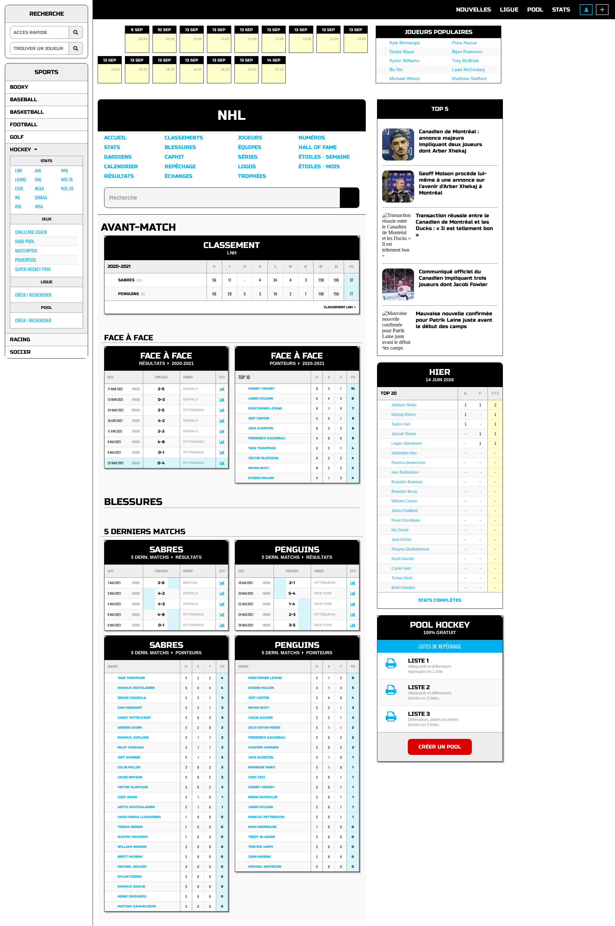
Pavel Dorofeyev (405, 520)
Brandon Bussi (404, 491)
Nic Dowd (399, 530)
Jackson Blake (404, 405)
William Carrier (404, 501)
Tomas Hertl (401, 578)
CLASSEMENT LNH (339, 307)
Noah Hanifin (402, 559)
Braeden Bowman (407, 482)
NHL (231, 115)
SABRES (126, 280)
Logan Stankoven (406, 443)
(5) (143, 294)
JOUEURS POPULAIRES (438, 32)
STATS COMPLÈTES (439, 600)
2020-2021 (119, 266)
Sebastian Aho (404, 453)
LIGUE (509, 9)
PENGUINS (128, 294)
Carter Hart (401, 568)
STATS (561, 9)
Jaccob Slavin (403, 434)
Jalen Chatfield (404, 510)
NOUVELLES (473, 9)
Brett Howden (403, 587)
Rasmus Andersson (408, 462)
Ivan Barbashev (405, 472)
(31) (139, 280)
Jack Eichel (401, 539)
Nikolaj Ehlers (403, 414)
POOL (535, 9)
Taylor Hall (400, 424)
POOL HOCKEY (440, 625)
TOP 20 (389, 393)
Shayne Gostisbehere (410, 549)
